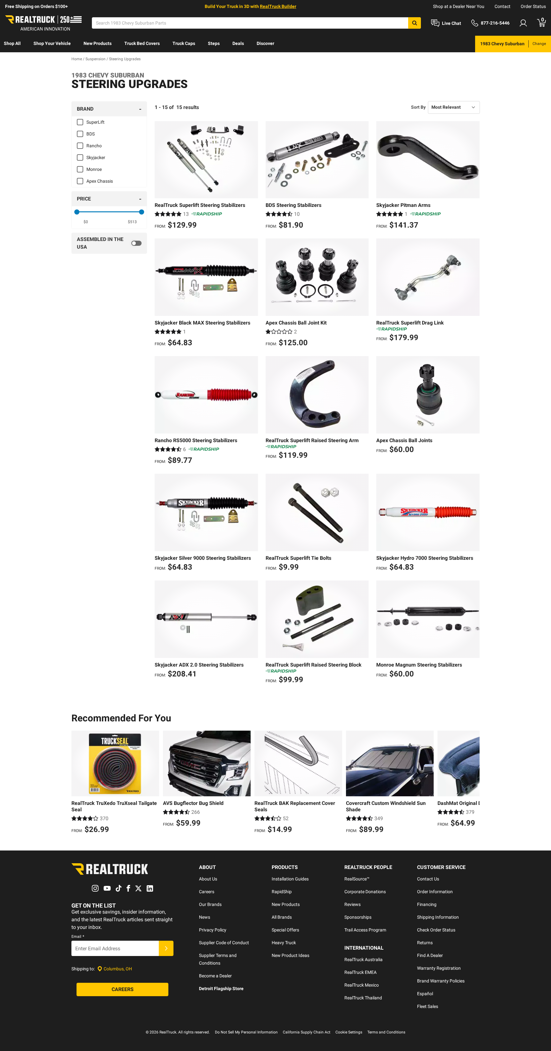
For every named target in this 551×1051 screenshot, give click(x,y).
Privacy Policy (212, 929)
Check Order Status (436, 929)
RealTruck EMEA (360, 972)
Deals (238, 43)
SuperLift (95, 122)
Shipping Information (438, 917)
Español (425, 993)
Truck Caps (184, 43)
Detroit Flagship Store (221, 988)
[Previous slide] (77, 782)
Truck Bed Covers (142, 43)
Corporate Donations (365, 891)
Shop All (12, 43)
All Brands (282, 917)
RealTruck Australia (363, 959)
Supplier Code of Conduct (224, 942)
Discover (265, 43)
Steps (214, 43)
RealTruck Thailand (363, 997)
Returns (425, 942)
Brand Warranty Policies (441, 980)
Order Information (435, 891)
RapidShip (282, 891)
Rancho (94, 145)
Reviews (352, 904)
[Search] (414, 23)
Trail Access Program (365, 929)
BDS (90, 133)
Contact (503, 6)
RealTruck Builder (278, 6)
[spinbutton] (86, 222)
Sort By (418, 107)
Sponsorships (357, 917)
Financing (427, 904)
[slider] (76, 212)
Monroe (94, 169)
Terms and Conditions (386, 1032)
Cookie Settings (348, 1032)
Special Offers (285, 929)
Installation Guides (290, 878)
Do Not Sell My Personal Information (246, 1032)
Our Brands (210, 904)
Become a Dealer (215, 975)
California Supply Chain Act (306, 1032)
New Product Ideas (290, 955)
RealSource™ (357, 878)
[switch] (109, 243)
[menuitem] (12, 44)
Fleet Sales (427, 1006)
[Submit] (166, 948)
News (204, 917)
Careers (206, 891)
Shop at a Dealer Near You (458, 6)
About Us (208, 878)
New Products (98, 43)
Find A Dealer (430, 955)
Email (77, 936)
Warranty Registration (439, 968)
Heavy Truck (284, 942)
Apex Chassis (99, 181)
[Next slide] (473, 782)
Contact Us (428, 878)
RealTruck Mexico (361, 985)
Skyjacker (95, 157)
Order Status (533, 6)
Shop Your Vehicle (52, 43)
